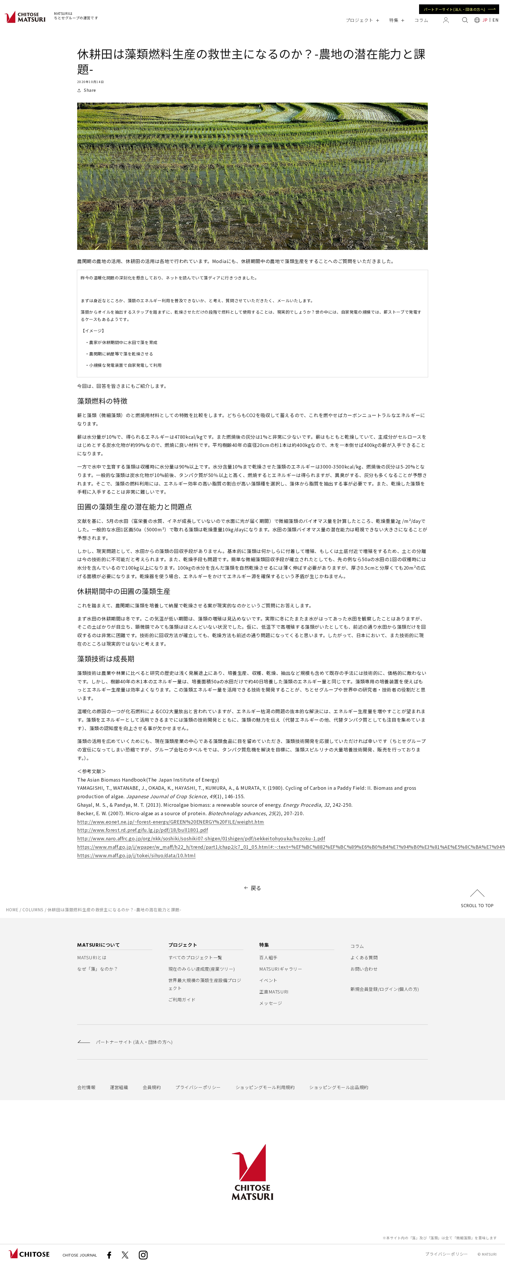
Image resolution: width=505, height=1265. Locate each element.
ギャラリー (280, 969)
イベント (268, 980)
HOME (12, 910)
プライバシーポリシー (198, 1087)
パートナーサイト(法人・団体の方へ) (454, 9)
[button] (362, 20)
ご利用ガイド (182, 999)
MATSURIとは (91, 957)
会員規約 (152, 1087)
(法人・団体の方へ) (134, 1042)
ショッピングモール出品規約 (339, 1087)
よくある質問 (364, 957)
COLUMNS (33, 910)
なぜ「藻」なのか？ (97, 969)
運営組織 (119, 1087)
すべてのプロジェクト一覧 (195, 957)
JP (484, 20)
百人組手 (268, 957)
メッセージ (270, 1003)
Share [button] (90, 90)
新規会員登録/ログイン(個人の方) (384, 989)
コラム (357, 946)
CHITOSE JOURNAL (80, 1255)
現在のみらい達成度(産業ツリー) (201, 969)
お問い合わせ (364, 969)
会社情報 (86, 1087)
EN (495, 20)
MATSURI (489, 1254)
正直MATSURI (273, 992)
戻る (256, 887)
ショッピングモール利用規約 (265, 1087)
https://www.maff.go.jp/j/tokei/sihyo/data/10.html (136, 855)
